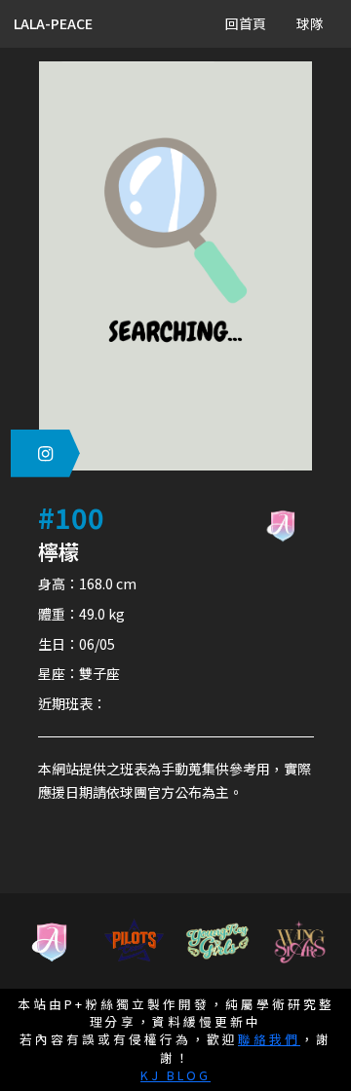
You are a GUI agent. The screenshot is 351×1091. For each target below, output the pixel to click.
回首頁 (245, 23)
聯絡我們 (269, 1039)
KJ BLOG (175, 1075)
